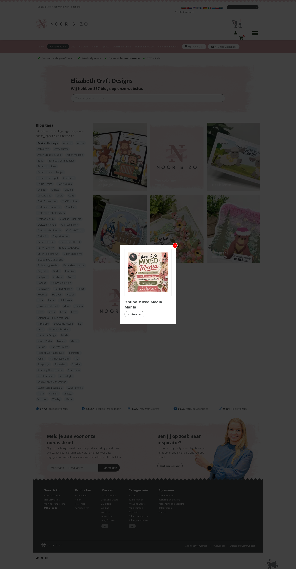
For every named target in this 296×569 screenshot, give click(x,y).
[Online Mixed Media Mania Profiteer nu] (148, 272)
